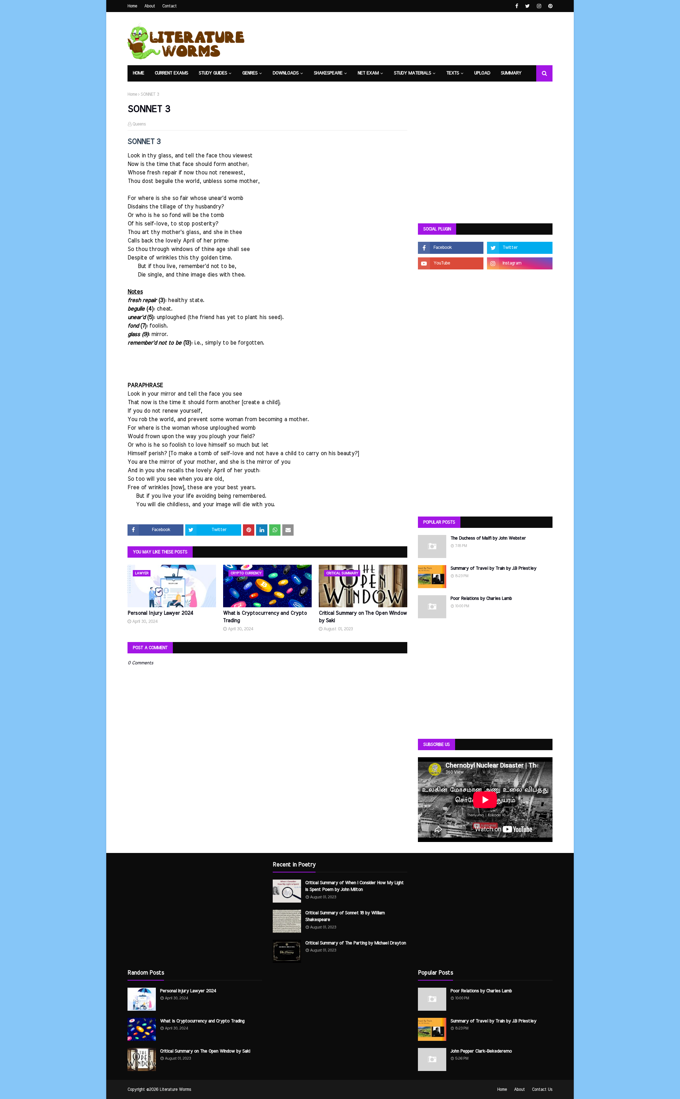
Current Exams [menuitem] (171, 73)
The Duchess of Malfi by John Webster (488, 538)
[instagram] (539, 6)
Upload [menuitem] (482, 73)
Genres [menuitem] (249, 73)
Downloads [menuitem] (286, 73)
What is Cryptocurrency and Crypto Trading (265, 617)
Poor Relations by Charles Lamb (481, 598)
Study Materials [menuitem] (412, 73)
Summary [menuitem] (511, 73)
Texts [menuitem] (452, 73)
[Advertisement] (485, 163)
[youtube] (450, 263)
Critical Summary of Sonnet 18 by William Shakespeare (345, 916)
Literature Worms (175, 1089)
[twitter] (527, 6)
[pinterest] (549, 6)
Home (132, 6)
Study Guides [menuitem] (213, 73)
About (149, 6)
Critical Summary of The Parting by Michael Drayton (355, 943)
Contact (169, 6)
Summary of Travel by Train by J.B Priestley (493, 568)
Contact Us (542, 1089)
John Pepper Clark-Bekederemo (481, 1051)
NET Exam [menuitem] (368, 73)
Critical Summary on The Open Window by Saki (363, 617)
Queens (139, 124)
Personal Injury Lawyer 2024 (160, 613)
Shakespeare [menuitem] (328, 73)
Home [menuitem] (138, 73)
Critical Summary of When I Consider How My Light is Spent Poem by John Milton (354, 886)
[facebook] (517, 6)
